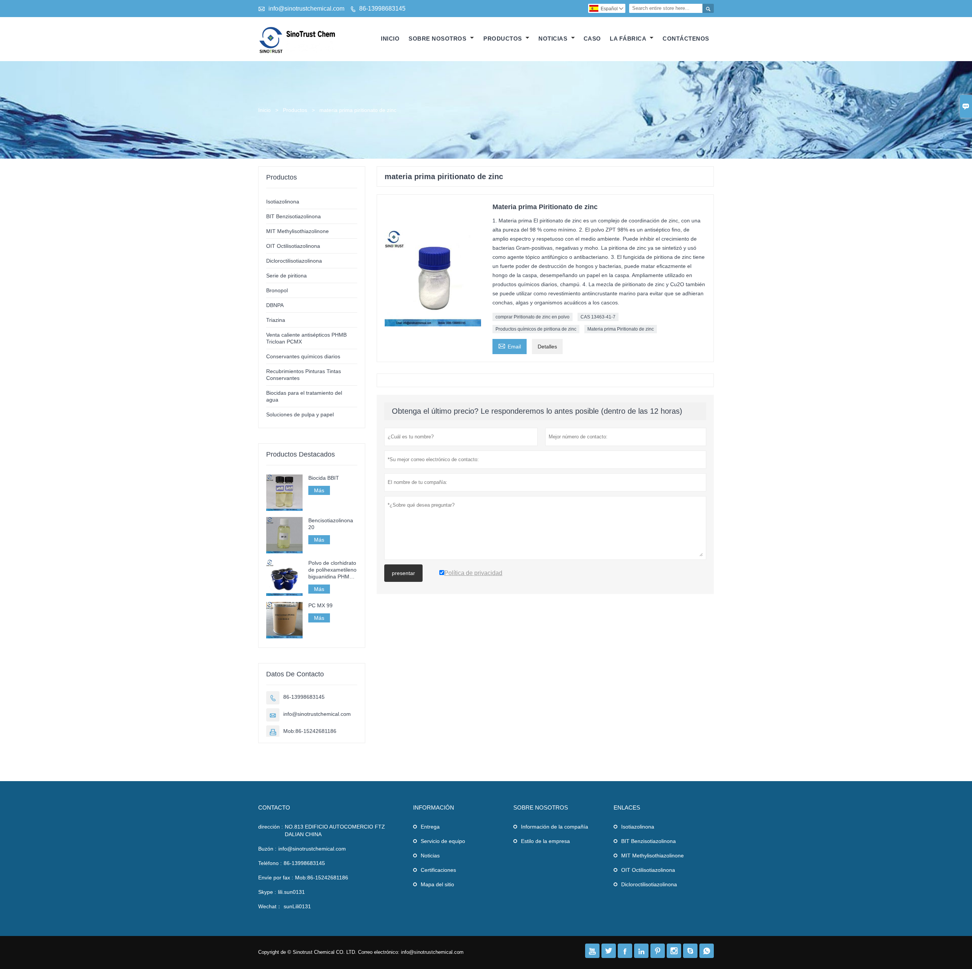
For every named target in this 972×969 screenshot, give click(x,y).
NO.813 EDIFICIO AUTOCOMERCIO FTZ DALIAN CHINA (335, 830)
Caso (592, 38)
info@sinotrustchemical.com (306, 8)
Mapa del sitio (437, 884)
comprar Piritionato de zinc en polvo (532, 317)
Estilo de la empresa (545, 841)
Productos (503, 38)
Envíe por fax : (275, 877)
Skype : (267, 892)
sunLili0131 (297, 906)
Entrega (430, 827)
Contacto (274, 807)
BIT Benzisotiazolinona (293, 216)
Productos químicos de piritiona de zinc (535, 329)
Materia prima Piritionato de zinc (620, 329)
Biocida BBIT (323, 478)
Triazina (275, 320)
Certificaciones (438, 870)
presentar (403, 573)
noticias (553, 38)
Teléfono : (270, 863)
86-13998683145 (382, 8)
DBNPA (275, 305)
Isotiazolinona (282, 202)
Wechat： (270, 906)
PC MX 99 (320, 605)
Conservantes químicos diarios (303, 356)
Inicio (390, 38)
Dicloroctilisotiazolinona (294, 261)
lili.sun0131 (291, 892)
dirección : (270, 827)
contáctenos (686, 38)
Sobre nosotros (438, 38)
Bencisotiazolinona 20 (330, 523)
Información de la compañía (554, 827)
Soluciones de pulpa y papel (300, 414)
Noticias (430, 855)
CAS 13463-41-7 (598, 317)
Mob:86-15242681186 (309, 731)
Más (319, 490)
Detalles (547, 346)
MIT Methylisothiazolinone (297, 231)
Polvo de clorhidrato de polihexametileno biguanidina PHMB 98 (332, 570)
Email (509, 346)
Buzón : (267, 849)
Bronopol (277, 290)
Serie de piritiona (286, 276)
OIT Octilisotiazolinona (293, 246)
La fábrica (629, 38)
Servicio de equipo (443, 841)
